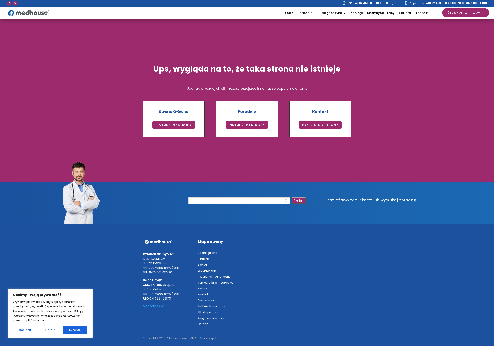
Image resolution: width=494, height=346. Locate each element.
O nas (288, 13)
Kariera (405, 13)
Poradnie (305, 13)
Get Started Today (50, 48)
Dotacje (203, 324)
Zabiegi (356, 13)
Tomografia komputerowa (215, 282)
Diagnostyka (331, 13)
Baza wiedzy (206, 300)
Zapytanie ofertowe (211, 318)
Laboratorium (207, 271)
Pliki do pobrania (208, 312)
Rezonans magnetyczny (214, 276)
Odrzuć (50, 330)
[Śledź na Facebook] (9, 3)
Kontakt (422, 13)
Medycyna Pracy (381, 13)
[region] (50, 313)
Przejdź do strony (174, 124)
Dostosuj (25, 330)
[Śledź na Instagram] (15, 3)
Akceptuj (75, 330)
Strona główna (207, 253)
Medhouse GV (153, 306)
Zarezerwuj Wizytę (467, 13)
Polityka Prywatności (211, 306)
